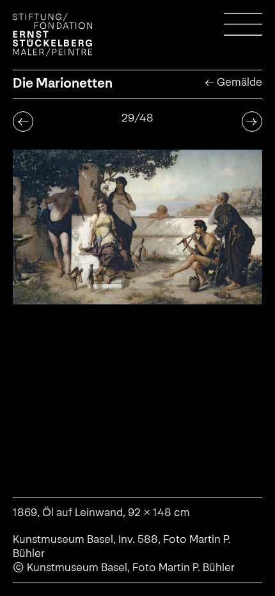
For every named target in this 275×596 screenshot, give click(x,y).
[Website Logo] (52, 35)
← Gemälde (233, 82)
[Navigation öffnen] (243, 32)
